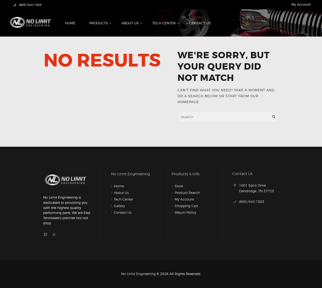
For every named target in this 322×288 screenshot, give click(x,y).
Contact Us (123, 212)
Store (179, 186)
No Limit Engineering (138, 274)
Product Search (187, 193)
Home (119, 186)
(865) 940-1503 (251, 202)
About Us (121, 193)
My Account (301, 4)
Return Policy (185, 212)
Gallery (119, 206)
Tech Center (123, 199)
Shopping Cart (186, 206)
